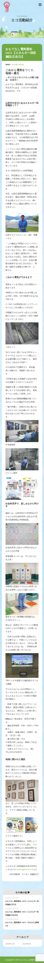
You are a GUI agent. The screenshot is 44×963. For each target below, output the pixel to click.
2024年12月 (10, 944)
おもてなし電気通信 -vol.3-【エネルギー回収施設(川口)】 (22, 901)
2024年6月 (27, 944)
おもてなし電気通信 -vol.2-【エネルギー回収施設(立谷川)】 (22, 911)
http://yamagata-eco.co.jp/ (24, 869)
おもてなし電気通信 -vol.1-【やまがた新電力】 (22, 922)
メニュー (40, 4)
